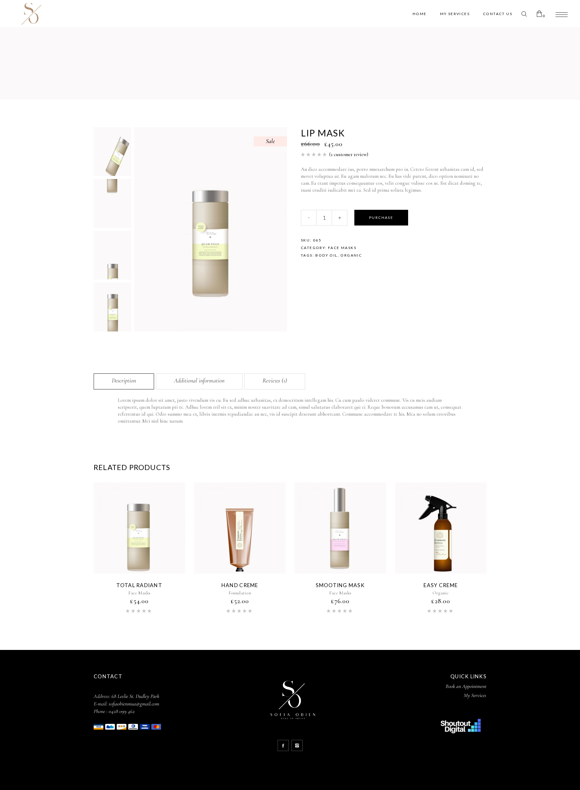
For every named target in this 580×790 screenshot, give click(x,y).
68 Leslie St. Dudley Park (135, 696)
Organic (351, 255)
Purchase (381, 217)
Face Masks (342, 247)
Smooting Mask (340, 585)
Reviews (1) (275, 380)
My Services (475, 695)
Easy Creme (441, 585)
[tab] (124, 381)
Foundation (240, 593)
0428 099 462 (122, 711)
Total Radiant (139, 585)
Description (124, 380)
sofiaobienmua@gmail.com (134, 703)
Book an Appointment (466, 686)
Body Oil (326, 255)
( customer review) (348, 154)
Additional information (199, 380)
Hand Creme (239, 585)
